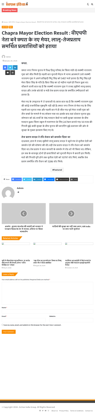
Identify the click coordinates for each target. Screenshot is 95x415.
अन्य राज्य (12, 22)
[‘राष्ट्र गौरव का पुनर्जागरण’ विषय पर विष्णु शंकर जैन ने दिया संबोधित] (47, 250)
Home (5, 22)
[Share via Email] (7, 72)
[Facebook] (5, 67)
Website (52, 316)
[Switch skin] (88, 5)
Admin (8, 57)
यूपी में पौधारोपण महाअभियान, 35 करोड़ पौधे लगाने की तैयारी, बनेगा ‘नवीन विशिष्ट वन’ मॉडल (16, 262)
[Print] (12, 72)
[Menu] (3, 5)
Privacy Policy (63, 411)
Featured (58, 169)
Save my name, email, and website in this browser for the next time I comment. (32, 325)
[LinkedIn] (15, 67)
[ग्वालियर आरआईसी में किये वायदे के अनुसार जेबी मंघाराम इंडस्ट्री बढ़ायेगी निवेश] (79, 250)
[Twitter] (10, 67)
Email (4, 316)
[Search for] (92, 5)
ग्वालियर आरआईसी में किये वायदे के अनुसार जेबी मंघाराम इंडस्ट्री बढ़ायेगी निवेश (78, 262)
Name (4, 307)
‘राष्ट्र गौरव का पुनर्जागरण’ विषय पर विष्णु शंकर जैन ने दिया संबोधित (47, 261)
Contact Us (89, 411)
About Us (54, 411)
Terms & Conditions (77, 411)
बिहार (10, 27)
